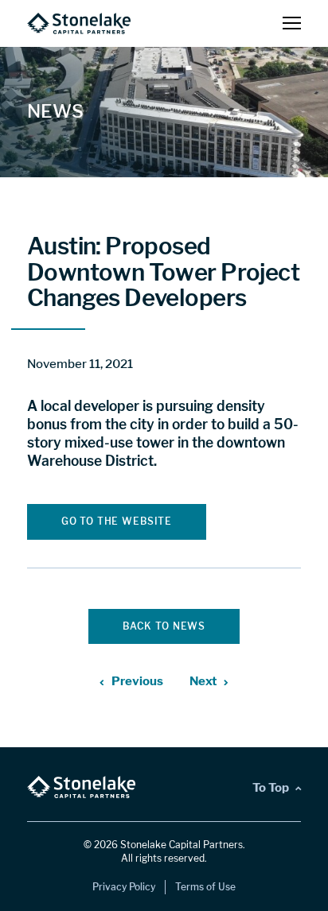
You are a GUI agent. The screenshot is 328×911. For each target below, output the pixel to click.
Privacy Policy (123, 887)
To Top (270, 787)
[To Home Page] (79, 23)
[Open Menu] (292, 24)
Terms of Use (205, 887)
